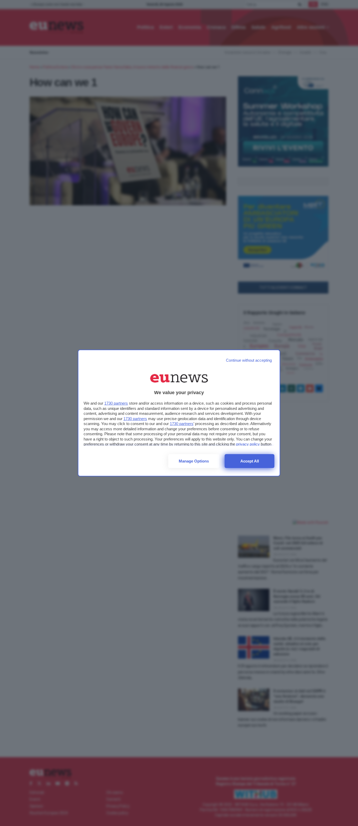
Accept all (249, 461)
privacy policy (248, 444)
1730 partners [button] (116, 403)
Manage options (194, 461)
